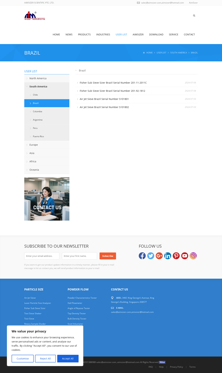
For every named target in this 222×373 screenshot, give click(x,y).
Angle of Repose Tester (79, 308)
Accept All (68, 358)
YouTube (184, 255)
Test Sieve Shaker (32, 313)
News (69, 34)
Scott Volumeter (75, 323)
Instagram (193, 255)
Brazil (32, 52)
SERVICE (173, 34)
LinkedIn (167, 255)
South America (178, 52)
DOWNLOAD (156, 34)
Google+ (159, 255)
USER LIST (121, 34)
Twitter (150, 255)
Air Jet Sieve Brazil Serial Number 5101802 (104, 107)
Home (56, 34)
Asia (31, 153)
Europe (33, 144)
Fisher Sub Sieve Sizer (34, 308)
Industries (103, 34)
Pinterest (176, 255)
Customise (23, 358)
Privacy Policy (176, 366)
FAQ (151, 366)
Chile (35, 94)
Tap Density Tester (77, 313)
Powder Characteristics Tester (82, 297)
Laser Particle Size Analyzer (37, 303)
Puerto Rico (38, 136)
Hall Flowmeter (75, 303)
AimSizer (138, 34)
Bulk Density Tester (77, 318)
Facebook (142, 255)
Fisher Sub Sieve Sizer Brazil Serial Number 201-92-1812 (112, 90)
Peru (35, 128)
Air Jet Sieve (30, 297)
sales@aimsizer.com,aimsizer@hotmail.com (162, 2)
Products (84, 34)
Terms (192, 366)
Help (161, 366)
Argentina (37, 119)
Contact (189, 34)
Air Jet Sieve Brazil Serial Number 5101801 (104, 99)
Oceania (34, 169)
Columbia (37, 111)
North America (37, 78)
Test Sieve (29, 318)
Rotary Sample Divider (35, 323)
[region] (45, 345)
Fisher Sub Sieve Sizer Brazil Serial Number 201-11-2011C (113, 82)
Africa (32, 161)
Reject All (45, 358)
